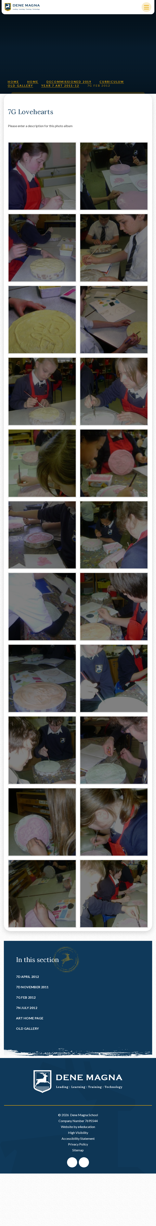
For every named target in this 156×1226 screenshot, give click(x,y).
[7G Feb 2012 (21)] (42, 176)
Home (13, 81)
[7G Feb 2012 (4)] (113, 319)
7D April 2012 (27, 976)
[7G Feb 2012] (113, 176)
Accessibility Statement (78, 1138)
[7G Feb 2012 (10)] (113, 535)
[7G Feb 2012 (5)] (42, 391)
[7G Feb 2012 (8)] (113, 463)
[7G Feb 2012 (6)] (113, 391)
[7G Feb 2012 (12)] (113, 606)
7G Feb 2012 (98, 85)
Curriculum (112, 81)
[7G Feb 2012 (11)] (42, 606)
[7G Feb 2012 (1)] (42, 247)
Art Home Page (29, 1018)
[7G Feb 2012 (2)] (113, 247)
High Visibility (78, 1132)
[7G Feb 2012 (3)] (42, 319)
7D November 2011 (32, 987)
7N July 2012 (26, 1008)
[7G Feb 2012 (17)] (42, 822)
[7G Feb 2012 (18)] (113, 822)
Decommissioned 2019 (69, 81)
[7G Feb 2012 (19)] (42, 893)
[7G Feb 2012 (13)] (42, 678)
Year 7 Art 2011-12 (60, 85)
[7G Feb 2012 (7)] (42, 463)
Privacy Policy (78, 1144)
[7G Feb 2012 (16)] (113, 750)
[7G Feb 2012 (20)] (113, 893)
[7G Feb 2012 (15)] (42, 750)
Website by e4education (78, 1127)
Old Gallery (20, 85)
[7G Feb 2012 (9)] (42, 535)
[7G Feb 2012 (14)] (113, 678)
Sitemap (78, 1150)
